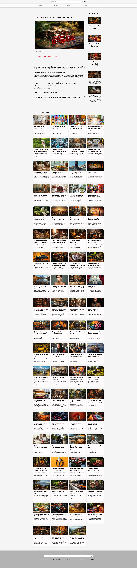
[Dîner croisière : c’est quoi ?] (95, 393)
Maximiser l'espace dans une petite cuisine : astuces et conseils (77, 196)
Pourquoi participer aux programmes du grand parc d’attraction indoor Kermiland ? (41, 243)
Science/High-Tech (83, 5)
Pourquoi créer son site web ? (95, 79)
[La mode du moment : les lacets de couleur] (95, 416)
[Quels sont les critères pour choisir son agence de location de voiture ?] (41, 325)
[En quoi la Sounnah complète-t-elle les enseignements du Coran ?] (77, 234)
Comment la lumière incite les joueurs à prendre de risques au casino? (95, 45)
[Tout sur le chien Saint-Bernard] (77, 325)
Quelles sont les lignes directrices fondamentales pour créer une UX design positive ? (95, 220)
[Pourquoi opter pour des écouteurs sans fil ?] (59, 348)
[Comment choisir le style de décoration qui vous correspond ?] (77, 120)
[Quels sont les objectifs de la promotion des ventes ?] (77, 279)
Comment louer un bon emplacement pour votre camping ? (95, 27)
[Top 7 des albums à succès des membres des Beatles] (95, 234)
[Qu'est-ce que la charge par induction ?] (59, 416)
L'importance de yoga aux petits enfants (77, 309)
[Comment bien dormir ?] (77, 507)
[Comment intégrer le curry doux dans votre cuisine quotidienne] (59, 165)
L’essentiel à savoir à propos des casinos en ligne (95, 515)
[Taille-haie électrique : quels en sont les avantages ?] (95, 371)
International (55, 5)
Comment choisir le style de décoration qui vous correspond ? (76, 128)
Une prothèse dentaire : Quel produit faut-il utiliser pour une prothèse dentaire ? (77, 471)
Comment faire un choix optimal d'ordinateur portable (76, 356)
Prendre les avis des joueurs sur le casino (43, 54)
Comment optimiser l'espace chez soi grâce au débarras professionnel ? (76, 151)
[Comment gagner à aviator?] (95, 279)
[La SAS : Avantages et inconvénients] (95, 302)
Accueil (35, 11)
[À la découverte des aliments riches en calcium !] (41, 211)
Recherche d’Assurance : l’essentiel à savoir (58, 492)
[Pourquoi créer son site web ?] (94, 74)
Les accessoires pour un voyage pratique (58, 537)
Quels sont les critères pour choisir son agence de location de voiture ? (41, 333)
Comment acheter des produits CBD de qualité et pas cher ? (95, 265)
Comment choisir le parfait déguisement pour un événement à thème (59, 265)
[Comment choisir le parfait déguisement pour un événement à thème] (59, 257)
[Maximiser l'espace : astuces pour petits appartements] (41, 120)
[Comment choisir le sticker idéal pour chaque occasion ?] (95, 120)
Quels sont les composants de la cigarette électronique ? (59, 515)
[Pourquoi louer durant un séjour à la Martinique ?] (41, 485)
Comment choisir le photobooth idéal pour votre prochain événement (95, 196)
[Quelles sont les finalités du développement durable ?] (95, 325)
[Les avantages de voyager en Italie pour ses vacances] (77, 530)
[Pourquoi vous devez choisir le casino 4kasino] (41, 302)
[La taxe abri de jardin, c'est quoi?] (77, 393)
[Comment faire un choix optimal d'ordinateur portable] (77, 348)
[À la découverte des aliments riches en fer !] (95, 462)
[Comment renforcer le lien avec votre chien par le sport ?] (41, 143)
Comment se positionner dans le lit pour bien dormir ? (40, 424)
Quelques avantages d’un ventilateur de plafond (59, 309)
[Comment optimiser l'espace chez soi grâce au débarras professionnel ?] (77, 143)
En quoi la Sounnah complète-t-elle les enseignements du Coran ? (77, 242)
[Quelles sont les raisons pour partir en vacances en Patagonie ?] (41, 279)
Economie (40, 5)
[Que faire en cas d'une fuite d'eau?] (59, 371)
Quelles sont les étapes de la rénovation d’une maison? (59, 401)
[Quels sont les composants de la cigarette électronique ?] (59, 507)
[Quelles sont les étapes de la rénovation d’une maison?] (59, 393)
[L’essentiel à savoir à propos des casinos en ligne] (95, 507)
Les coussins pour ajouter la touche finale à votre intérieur (41, 515)
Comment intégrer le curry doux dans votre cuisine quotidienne (59, 173)
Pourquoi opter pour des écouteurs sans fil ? (58, 355)
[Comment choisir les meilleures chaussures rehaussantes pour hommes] (77, 165)
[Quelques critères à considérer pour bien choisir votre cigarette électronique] (94, 90)
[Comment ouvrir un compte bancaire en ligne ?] (77, 211)
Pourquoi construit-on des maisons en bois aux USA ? (59, 241)
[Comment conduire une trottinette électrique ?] (59, 439)
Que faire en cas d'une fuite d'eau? (58, 378)
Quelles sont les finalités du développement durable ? (95, 333)
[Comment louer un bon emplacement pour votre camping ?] (94, 20)
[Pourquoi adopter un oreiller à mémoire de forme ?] (41, 393)
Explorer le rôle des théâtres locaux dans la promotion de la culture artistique (94, 174)
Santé (68, 5)
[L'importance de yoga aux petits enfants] (77, 302)
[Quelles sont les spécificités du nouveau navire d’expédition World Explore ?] (95, 348)
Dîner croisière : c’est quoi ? (95, 400)
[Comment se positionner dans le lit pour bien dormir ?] (41, 416)
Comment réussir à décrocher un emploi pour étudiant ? (77, 265)
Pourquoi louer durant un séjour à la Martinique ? (41, 492)
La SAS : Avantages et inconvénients (93, 309)
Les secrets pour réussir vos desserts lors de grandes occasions (59, 196)
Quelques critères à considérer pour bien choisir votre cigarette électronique (95, 96)
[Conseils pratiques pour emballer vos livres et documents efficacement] (41, 165)
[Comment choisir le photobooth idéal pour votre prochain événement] (95, 188)
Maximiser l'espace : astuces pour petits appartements (39, 128)
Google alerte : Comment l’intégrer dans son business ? (58, 333)
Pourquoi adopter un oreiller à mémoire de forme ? (40, 401)
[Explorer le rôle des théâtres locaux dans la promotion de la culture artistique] (95, 165)
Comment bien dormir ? (76, 514)
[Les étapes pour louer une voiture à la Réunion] (41, 371)
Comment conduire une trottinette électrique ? (58, 446)
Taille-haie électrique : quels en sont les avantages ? (94, 379)
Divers (97, 5)
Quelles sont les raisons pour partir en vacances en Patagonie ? (41, 287)
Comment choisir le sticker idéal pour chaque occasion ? (95, 128)
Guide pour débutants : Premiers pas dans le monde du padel (40, 196)
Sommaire (38, 51)
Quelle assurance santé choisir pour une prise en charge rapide (41, 447)
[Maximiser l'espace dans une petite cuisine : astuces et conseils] (77, 188)
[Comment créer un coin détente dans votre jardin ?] (95, 143)
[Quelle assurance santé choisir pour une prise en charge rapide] (41, 439)
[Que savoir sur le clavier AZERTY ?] (77, 485)
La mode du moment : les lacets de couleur (94, 423)
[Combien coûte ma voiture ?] (41, 257)
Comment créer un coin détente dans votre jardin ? (95, 150)
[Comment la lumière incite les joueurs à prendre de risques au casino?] (94, 38)
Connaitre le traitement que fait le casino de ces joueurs (46, 56)
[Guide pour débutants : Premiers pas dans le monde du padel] (41, 188)
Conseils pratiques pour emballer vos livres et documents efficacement (40, 173)
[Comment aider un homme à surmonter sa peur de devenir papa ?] (95, 485)
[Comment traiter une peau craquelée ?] (59, 279)
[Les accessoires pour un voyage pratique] (59, 530)
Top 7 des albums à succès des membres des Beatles (94, 241)
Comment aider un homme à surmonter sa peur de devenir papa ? (95, 493)
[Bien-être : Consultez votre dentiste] (95, 439)
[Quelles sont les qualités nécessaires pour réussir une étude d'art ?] (77, 371)
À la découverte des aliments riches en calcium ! (39, 219)
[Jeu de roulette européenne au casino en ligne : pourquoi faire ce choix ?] (94, 56)
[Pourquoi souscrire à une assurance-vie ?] (77, 416)
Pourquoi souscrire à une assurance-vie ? (76, 423)
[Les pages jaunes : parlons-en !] (41, 348)
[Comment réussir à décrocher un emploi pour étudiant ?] (77, 257)
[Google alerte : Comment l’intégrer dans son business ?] (59, 325)
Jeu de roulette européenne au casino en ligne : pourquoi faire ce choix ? (95, 63)
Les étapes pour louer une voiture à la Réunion (41, 378)
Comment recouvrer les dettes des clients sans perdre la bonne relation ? (59, 219)
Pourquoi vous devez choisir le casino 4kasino (41, 309)
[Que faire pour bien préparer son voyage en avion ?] (77, 439)
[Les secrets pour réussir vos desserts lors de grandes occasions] (59, 188)
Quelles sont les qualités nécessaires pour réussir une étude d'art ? (76, 379)
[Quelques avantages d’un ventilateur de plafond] (59, 302)
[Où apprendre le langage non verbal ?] (59, 120)
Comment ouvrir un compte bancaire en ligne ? (77, 218)
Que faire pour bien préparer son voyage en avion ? (76, 447)
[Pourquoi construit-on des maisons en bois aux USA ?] (59, 234)
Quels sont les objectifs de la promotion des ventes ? (77, 287)
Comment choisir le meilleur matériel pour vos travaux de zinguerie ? (59, 151)
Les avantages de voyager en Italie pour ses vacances (77, 537)
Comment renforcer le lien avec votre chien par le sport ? (41, 151)
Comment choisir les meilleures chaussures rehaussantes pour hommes (77, 173)
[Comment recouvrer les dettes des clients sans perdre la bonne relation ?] (59, 211)
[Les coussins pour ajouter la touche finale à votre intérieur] (41, 507)
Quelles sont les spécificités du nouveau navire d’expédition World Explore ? (95, 357)
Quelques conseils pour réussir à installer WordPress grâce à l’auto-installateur (58, 471)
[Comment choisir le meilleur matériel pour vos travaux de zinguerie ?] (59, 143)
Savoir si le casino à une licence (41, 59)
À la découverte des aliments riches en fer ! (94, 469)
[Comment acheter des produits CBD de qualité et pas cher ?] (95, 257)
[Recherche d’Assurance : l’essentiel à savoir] (59, 485)
